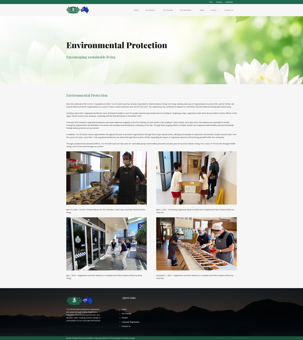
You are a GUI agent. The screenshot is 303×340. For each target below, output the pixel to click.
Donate (219, 2)
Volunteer (229, 2)
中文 (211, 2)
